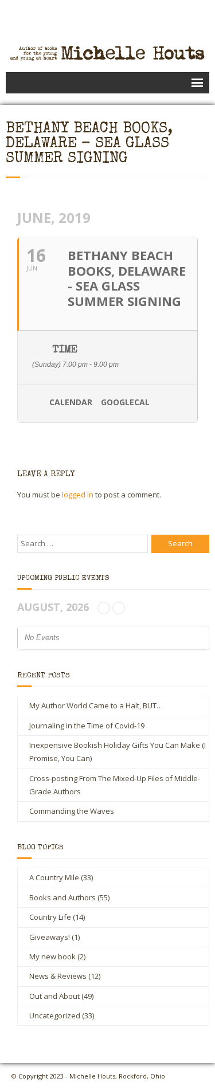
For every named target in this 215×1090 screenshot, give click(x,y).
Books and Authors (62, 897)
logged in (77, 494)
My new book (52, 956)
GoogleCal (125, 402)
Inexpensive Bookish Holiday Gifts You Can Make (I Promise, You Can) (117, 751)
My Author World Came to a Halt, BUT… (96, 705)
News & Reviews (58, 976)
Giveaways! (49, 937)
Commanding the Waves (71, 811)
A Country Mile (54, 877)
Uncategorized (54, 1015)
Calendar (70, 402)
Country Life (50, 917)
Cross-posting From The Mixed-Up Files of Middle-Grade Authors (114, 785)
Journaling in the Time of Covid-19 (86, 725)
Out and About (54, 996)
